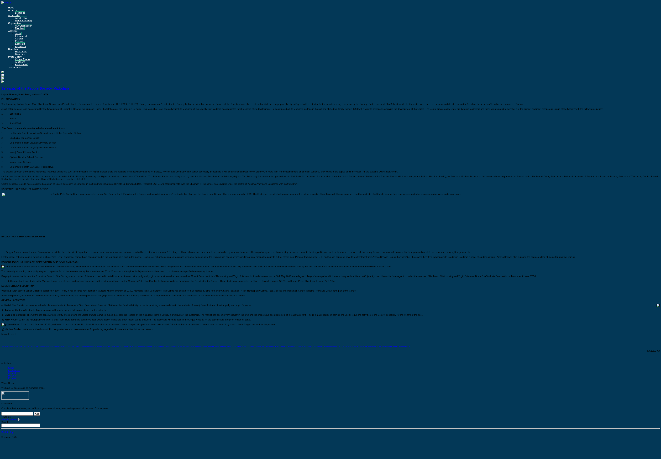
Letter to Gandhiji (23, 20)
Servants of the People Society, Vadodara (35, 88)
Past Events (21, 64)
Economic (20, 44)
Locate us (20, 13)
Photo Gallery (15, 56)
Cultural (19, 38)
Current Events (22, 59)
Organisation (14, 23)
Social (18, 33)
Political (19, 41)
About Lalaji (14, 15)
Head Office (21, 51)
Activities (13, 31)
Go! (37, 413)
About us (12, 10)
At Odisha (20, 62)
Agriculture (20, 46)
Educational (21, 36)
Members (19, 28)
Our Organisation (23, 25)
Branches (13, 49)
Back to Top (7, 432)
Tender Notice (15, 67)
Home (11, 7)
